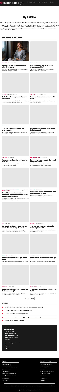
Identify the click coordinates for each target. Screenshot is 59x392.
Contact (53, 385)
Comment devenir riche (9, 331)
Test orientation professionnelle (46, 364)
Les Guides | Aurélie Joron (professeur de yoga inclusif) (16, 313)
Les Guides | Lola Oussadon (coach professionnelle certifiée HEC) (18, 310)
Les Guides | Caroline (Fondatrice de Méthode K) (14, 320)
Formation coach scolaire (45, 376)
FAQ (51, 385)
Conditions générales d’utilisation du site (35, 385)
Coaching (32, 255)
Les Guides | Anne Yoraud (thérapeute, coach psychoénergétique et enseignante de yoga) (23, 317)
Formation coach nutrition (45, 373)
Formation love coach (6, 369)
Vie (3, 223)
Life (39, 2)
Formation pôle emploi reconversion (47, 371)
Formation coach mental (44, 375)
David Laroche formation (7, 366)
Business (22, 2)
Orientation (29, 2)
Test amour (7, 348)
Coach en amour (5, 380)
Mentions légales (14, 385)
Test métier (4, 376)
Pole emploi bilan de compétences (9, 375)
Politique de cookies (47, 385)
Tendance (52, 2)
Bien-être (4, 62)
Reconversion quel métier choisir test (9, 367)
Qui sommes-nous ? (7, 385)
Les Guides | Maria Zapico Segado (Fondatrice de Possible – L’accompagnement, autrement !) (24, 307)
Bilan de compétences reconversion (9, 373)
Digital (34, 2)
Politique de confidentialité (23, 385)
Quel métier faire (5, 378)
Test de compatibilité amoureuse (11, 337)
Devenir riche (7, 341)
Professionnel (33, 286)
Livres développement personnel (11, 335)
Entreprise (4, 286)
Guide (21, 4)
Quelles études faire (6, 371)
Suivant (32, 298)
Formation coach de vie (44, 366)
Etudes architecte (8, 346)
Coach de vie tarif (43, 367)
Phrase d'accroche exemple (10, 333)
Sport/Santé (45, 2)
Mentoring (7, 344)
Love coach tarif (43, 378)
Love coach (7, 339)
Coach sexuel (42, 380)
